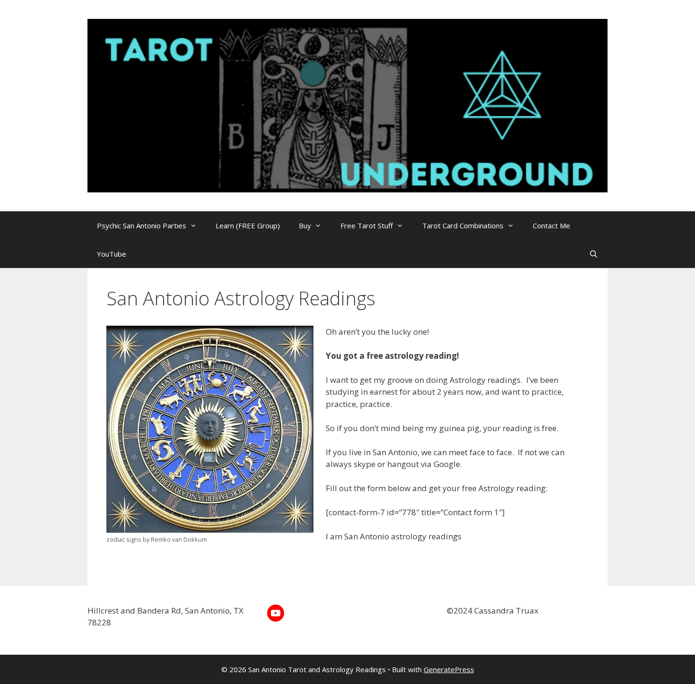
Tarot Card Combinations (463, 225)
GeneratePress (449, 669)
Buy (305, 225)
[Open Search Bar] (594, 254)
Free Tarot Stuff (366, 225)
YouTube (111, 254)
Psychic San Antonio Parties (141, 225)
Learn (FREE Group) (248, 225)
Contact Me (551, 225)
